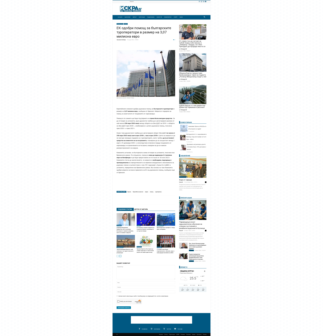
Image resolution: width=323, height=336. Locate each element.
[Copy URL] (164, 46)
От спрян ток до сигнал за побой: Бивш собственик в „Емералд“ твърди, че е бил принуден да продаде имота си (192, 43)
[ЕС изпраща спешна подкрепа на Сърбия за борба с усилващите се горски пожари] (146, 219)
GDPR (177, 334)
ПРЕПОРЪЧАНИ (186, 198)
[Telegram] (156, 46)
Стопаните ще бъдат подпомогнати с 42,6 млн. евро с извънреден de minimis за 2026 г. (165, 251)
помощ (151, 191)
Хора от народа (185, 180)
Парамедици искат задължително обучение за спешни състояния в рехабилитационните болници (192, 225)
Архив (193, 334)
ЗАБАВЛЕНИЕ (185, 156)
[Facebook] (199, 1)
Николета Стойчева (121, 39)
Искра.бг (181, 182)
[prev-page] (118, 256)
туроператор (158, 191)
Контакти (199, 334)
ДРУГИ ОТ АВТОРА (141, 209)
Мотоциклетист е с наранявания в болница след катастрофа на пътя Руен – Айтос (196, 136)
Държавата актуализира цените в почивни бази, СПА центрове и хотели (196, 147)
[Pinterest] (160, 46)
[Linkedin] (135, 46)
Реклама (188, 334)
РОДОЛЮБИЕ (150, 17)
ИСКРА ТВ (159, 17)
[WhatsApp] (147, 46)
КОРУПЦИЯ (142, 17)
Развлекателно (183, 177)
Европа (129, 191)
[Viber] (152, 46)
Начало (161, 334)
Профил (132, 1)
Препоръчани (120, 23)
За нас (166, 334)
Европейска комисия (138, 191)
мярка (146, 191)
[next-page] (120, 256)
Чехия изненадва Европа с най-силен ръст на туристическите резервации (125, 251)
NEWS (181, 17)
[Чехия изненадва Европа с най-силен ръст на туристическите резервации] (126, 241)
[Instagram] (201, 1)
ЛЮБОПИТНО (167, 17)
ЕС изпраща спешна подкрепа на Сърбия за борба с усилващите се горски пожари (145, 229)
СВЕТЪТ (135, 17)
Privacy (204, 334)
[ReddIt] (139, 46)
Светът (125, 23)
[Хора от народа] (192, 168)
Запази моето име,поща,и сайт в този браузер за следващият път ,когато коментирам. (143, 296)
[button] (204, 17)
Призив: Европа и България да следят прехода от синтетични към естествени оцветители (145, 250)
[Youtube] (205, 1)
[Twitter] (203, 1)
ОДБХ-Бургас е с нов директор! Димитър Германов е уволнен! (192, 106)
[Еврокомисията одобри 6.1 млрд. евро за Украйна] (166, 219)
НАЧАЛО (120, 17)
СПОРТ (175, 17)
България (119, 225)
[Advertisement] (146, 103)
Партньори (172, 334)
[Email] (143, 46)
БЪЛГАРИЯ (127, 17)
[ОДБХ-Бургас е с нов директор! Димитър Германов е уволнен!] (192, 94)
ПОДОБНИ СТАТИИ (125, 209)
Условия (183, 334)
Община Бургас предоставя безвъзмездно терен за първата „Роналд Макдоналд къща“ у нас (192, 75)
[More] (168, 46)
